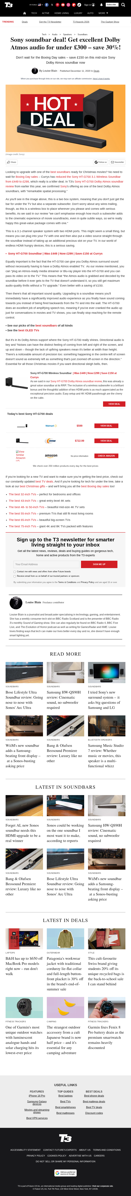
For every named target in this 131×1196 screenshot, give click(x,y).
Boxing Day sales (27, 176)
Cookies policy (56, 1155)
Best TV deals (94, 1107)
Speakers (67, 34)
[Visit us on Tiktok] (79, 5)
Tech (34, 13)
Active (45, 13)
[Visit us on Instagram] (68, 5)
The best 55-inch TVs (22, 513)
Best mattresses (65, 1113)
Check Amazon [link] (106, 456)
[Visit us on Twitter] (52, 5)
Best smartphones (65, 1107)
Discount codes (94, 1113)
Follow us (102, 162)
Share (13, 162)
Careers (99, 1155)
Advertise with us (80, 1155)
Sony (63, 186)
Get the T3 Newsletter (50, 21)
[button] (65, 425)
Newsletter (119, 162)
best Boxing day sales (95, 486)
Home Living (61, 13)
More (102, 13)
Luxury (78, 13)
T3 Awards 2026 (81, 21)
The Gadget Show (110, 21)
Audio (54, 34)
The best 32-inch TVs (22, 494)
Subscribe (111, 5)
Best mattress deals (94, 1101)
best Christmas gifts (32, 486)
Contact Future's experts (60, 1150)
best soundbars (60, 172)
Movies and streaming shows (36, 1111)
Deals (25, 21)
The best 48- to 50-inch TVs (26, 507)
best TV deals (44, 481)
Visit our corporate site (102, 1186)
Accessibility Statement (25, 1150)
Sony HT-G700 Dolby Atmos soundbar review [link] (76, 381)
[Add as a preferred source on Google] (65, 1172)
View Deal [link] (106, 426)
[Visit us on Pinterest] (57, 5)
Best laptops (65, 1095)
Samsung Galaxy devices (37, 1102)
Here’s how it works (101, 79)
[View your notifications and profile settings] (101, 5)
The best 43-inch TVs (22, 500)
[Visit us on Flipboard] (74, 5)
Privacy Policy (87, 582)
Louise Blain (50, 70)
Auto (90, 13)
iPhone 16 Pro (37, 1095)
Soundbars (83, 34)
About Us (84, 1150)
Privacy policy (36, 1155)
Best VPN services (37, 1118)
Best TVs (65, 1101)
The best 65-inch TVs (22, 520)
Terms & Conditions (67, 582)
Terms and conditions (107, 1150)
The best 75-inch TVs (22, 526)
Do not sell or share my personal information (65, 1161)
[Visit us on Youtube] (63, 5)
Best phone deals (94, 1095)
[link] (17, 384)
